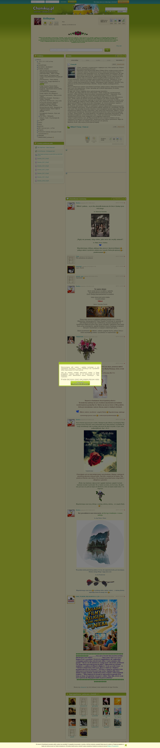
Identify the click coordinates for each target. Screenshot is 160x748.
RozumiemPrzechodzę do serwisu (80, 383)
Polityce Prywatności (113, 746)
